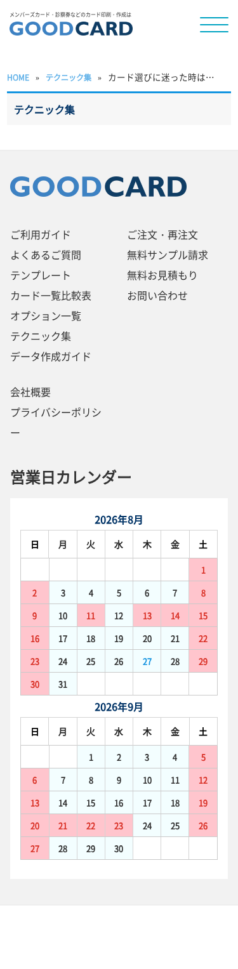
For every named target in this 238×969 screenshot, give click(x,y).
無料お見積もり (162, 274)
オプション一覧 (45, 315)
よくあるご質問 (45, 254)
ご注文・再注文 (162, 234)
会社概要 (30, 391)
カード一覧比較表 (50, 295)
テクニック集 (40, 335)
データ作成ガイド (50, 356)
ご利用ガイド (40, 234)
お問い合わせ (157, 295)
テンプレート (40, 274)
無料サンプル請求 (167, 254)
